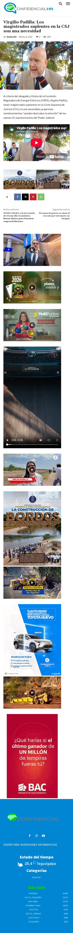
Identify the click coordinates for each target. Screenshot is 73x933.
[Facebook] (17, 197)
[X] (25, 197)
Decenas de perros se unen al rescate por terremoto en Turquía (54, 216)
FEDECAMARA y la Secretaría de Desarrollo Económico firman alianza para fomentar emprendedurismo (19, 217)
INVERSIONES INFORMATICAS (39, 844)
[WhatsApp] (41, 197)
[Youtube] (43, 836)
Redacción (11, 36)
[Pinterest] (33, 197)
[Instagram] (36, 836)
